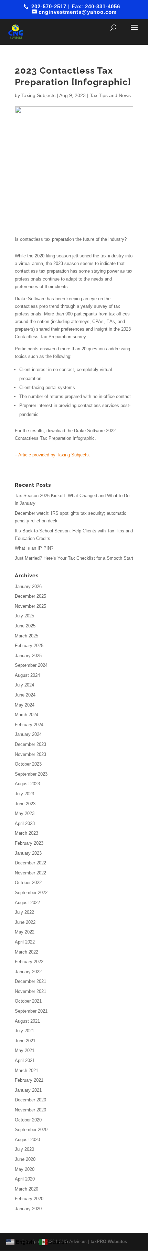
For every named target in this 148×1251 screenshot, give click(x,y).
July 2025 (24, 615)
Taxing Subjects (38, 95)
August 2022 (27, 902)
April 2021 (25, 1060)
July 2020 (24, 1149)
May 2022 (24, 932)
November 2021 (30, 991)
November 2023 (30, 754)
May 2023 (24, 813)
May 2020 (24, 1169)
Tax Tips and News (110, 95)
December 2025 (30, 596)
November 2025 (30, 606)
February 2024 (29, 724)
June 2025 (25, 625)
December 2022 (30, 862)
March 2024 (26, 714)
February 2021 (29, 1080)
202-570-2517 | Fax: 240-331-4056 (75, 6)
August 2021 (27, 1021)
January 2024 (28, 734)
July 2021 (24, 1030)
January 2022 (28, 971)
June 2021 (25, 1040)
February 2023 (29, 843)
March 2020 (26, 1189)
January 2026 (28, 586)
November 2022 (30, 872)
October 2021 (28, 1001)
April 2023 (25, 823)
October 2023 (28, 764)
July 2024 (24, 685)
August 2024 (27, 675)
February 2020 (29, 1198)
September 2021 (31, 1011)
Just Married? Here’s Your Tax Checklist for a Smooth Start (74, 558)
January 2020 (28, 1208)
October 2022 (28, 882)
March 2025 (26, 635)
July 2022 (24, 912)
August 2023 (27, 783)
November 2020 (30, 1109)
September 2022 (31, 892)
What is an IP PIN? (34, 548)
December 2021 (30, 981)
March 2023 (26, 833)
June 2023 (25, 803)
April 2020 (25, 1179)
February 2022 (29, 961)
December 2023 (30, 744)
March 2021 (26, 1070)
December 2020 (30, 1099)
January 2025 (28, 655)
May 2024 (24, 705)
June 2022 (25, 922)
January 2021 (28, 1090)
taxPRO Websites (109, 1241)
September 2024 (31, 665)
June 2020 (25, 1159)
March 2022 (26, 952)
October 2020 (28, 1119)
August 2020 (27, 1139)
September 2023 (31, 774)
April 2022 (25, 942)
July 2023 (24, 793)
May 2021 (24, 1050)
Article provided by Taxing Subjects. (54, 454)
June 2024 (25, 695)
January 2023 (28, 853)
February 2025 (29, 645)
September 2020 (31, 1129)
